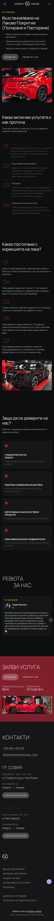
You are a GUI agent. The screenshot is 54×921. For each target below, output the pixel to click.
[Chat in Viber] (49, 881)
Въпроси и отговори (15, 896)
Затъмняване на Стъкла (17, 882)
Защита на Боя (11, 878)
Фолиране (9, 887)
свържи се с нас (30, 57)
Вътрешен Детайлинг (15, 873)
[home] (27, 4)
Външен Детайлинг (14, 869)
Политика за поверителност (19, 900)
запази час (10, 57)
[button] (49, 4)
